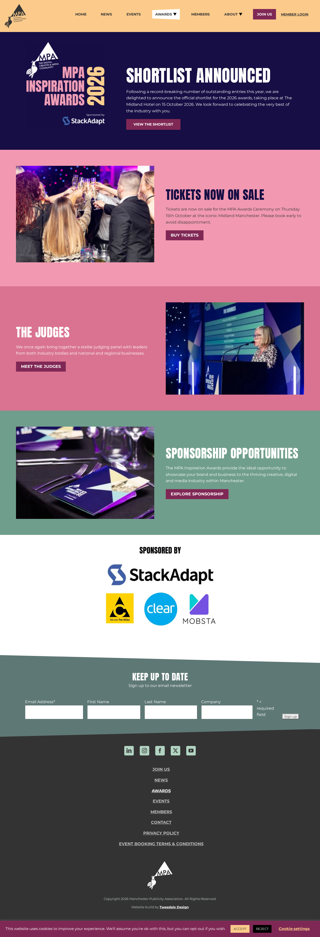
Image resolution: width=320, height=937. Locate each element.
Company (211, 701)
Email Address (40, 701)
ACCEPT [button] (240, 929)
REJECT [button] (262, 929)
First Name (98, 701)
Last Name (155, 701)
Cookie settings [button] (294, 928)
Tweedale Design (174, 907)
